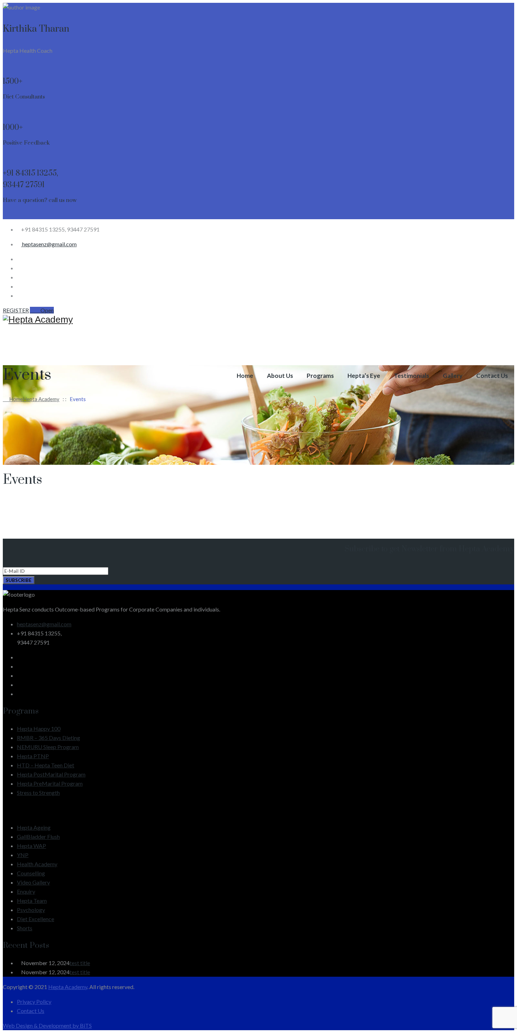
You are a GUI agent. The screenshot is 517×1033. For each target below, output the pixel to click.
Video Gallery (33, 882)
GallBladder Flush (38, 836)
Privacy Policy (34, 1001)
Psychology (31, 909)
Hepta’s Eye (363, 375)
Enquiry (26, 891)
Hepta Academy (67, 986)
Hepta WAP (31, 845)
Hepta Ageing (34, 827)
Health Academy (37, 864)
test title (80, 962)
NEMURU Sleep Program (48, 746)
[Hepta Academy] (258, 319)
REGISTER (16, 310)
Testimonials (411, 375)
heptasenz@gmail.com (49, 244)
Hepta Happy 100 (38, 728)
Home (245, 375)
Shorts (24, 928)
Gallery (452, 375)
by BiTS (82, 1025)
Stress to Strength (38, 792)
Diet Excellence (35, 918)
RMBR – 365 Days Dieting (48, 737)
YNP (22, 854)
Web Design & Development (37, 1025)
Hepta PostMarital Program (51, 774)
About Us (280, 375)
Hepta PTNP (33, 756)
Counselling (31, 873)
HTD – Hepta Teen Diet (45, 765)
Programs (320, 375)
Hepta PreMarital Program (50, 783)
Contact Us (492, 375)
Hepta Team (32, 900)
